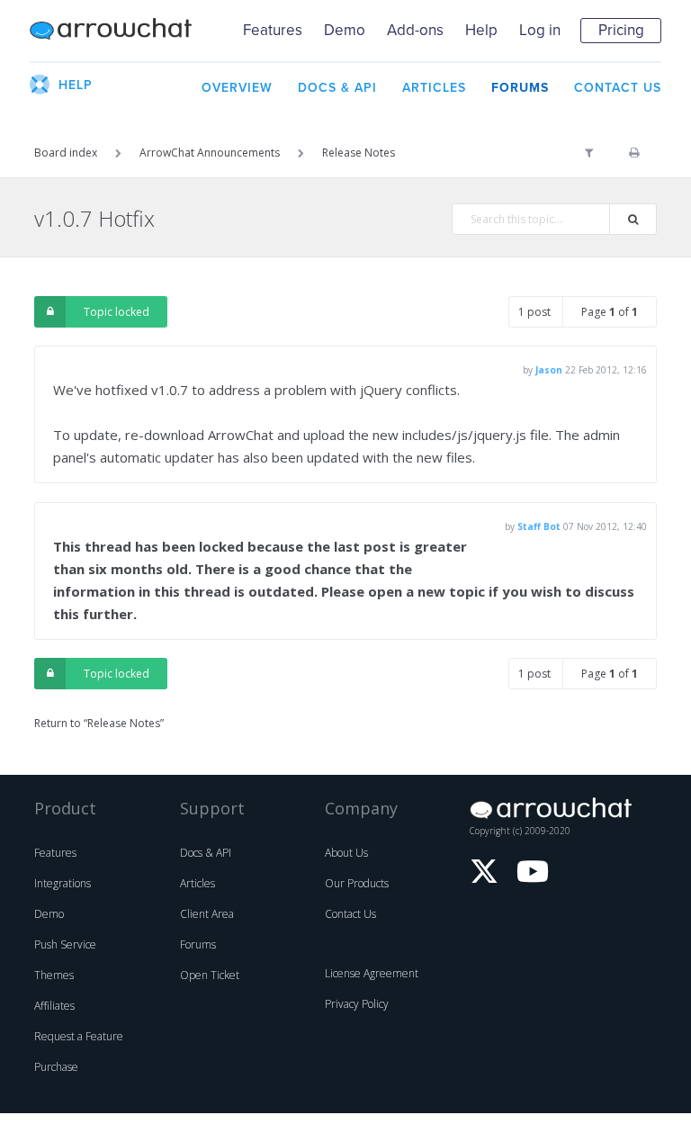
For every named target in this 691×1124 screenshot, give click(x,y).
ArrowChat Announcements (209, 152)
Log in (540, 30)
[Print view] (634, 153)
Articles (197, 883)
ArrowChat (111, 30)
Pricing (621, 30)
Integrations (62, 883)
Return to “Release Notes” (99, 723)
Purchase (56, 1067)
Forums (198, 944)
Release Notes (358, 152)
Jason (548, 370)
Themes (54, 975)
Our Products (357, 883)
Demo (344, 30)
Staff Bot (539, 526)
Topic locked (116, 311)
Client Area (207, 914)
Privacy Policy (357, 1004)
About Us (346, 852)
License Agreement (371, 973)
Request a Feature (78, 1036)
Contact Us (350, 914)
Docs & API (205, 852)
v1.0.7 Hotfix (94, 218)
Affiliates (54, 1005)
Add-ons (415, 30)
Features (272, 30)
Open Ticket (209, 975)
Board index (65, 152)
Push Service (65, 944)
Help (481, 30)
